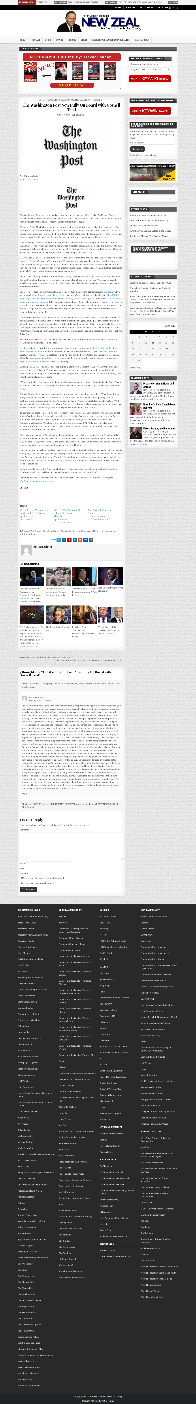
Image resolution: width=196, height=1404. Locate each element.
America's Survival (27, 929)
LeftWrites (146, 1063)
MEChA (62, 1125)
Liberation (105, 1040)
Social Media (146, 7)
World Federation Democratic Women (159, 1267)
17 (146, 348)
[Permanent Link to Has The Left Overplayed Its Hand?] (110, 576)
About (23, 40)
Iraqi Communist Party (152, 1011)
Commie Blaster (25, 1008)
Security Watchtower (28, 1252)
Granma (103, 1140)
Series (84, 40)
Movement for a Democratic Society (76, 1131)
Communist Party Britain (112, 1172)
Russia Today (106, 1230)
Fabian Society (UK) (109, 1200)
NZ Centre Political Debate (113, 941)
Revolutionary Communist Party (74, 1198)
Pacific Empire (107, 953)
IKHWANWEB (148, 999)
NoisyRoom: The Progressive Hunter (36, 1172)
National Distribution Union (113, 1046)
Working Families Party (70, 1271)
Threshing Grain (26, 1331)
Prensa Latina (106, 1152)
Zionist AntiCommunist (29, 1385)
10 (146, 343)
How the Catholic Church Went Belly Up (149, 220)
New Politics (65, 1149)
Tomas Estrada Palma (28, 1337)
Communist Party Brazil (111, 1134)
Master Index (142, 40)
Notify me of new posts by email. (38, 883)
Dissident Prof (25, 1044)
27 (166, 354)
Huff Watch (23, 1081)
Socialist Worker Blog (110, 1089)
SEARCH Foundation (150, 1105)
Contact (35, 40)
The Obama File (25, 1288)
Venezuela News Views (29, 1367)
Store (48, 40)
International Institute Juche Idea (157, 1005)
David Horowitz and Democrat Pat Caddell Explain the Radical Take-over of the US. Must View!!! (153, 299)
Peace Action (65, 1168)
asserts (94, 317)
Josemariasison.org (150, 1035)
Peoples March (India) (151, 1093)
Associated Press (55, 295)
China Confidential (26, 996)
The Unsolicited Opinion (29, 1325)
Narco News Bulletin (110, 1146)
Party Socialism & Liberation (73, 1162)
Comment (25, 830)
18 (153, 348)
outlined (46, 234)
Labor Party (64, 1113)
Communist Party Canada (71, 938)
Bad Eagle (22, 971)
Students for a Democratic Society (75, 1216)
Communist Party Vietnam (153, 981)
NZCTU (103, 1058)
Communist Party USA (70, 950)
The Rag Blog (65, 1253)
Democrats (86, 531)
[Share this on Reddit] (80, 540)
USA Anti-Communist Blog (30, 1349)
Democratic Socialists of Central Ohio (77, 1055)
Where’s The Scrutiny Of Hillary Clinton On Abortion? (67, 513)
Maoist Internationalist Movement (157, 1209)
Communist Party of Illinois (72, 944)
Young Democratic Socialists (73, 1277)
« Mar (132, 368)
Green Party (106, 1004)
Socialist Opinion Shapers (91, 99)
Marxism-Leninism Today (153, 1215)
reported (24, 264)
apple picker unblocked (141, 308)
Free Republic (25, 1050)
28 (173, 354)
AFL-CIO (63, 923)
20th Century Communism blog (33, 917)
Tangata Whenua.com (110, 1095)
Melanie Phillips (26, 1142)
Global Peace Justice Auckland (114, 998)
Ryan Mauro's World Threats (32, 1239)
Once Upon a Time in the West (32, 1185)
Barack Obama (47, 99)
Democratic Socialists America (74, 956)
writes (43, 355)
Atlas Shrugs (24, 953)
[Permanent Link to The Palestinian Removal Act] (58, 614)
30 (139, 360)
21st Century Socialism (41, 531)
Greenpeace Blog (108, 1010)
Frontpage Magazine (28, 1063)
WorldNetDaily (25, 1379)
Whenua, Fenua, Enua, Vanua (154, 1124)
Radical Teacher (66, 1192)
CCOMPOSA (146, 935)
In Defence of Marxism (152, 1163)
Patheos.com (111, 234)
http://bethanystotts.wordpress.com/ (37, 481)
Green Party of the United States (75, 1079)
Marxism (106, 531)
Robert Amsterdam (27, 1227)
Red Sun (145, 1221)
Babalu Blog (23, 965)
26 (159, 354)
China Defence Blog (27, 1002)
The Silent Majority (27, 1312)
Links (143, 1069)
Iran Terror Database (28, 1112)
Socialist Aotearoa (108, 1083)
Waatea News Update (110, 1113)
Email (23, 868)
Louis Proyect (65, 1119)
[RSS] (173, 7)
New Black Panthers (69, 1143)
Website (24, 873)
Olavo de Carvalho (27, 1178)
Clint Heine (105, 923)
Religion (32, 534)
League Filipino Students (153, 1057)
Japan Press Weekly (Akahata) (156, 1023)
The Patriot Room (26, 1294)
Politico (21, 1203)
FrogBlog (104, 985)
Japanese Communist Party (154, 1029)
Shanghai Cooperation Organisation (158, 1112)
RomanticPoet (24, 1233)
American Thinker (27, 941)
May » (140, 368)
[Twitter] (159, 7)
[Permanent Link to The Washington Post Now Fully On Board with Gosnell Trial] (71, 145)
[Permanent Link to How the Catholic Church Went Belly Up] (136, 409)
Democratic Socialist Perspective (157, 987)
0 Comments (165, 390)
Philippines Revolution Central (156, 1099)
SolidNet (145, 1254)
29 (133, 360)
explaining (109, 292)
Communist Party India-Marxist (156, 974)
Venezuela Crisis (26, 1361)
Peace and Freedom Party (71, 1174)
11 (153, 343)
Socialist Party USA (68, 1210)
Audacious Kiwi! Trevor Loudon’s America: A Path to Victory (84, 592)
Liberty (57, 99)
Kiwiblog (104, 929)
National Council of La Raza (72, 1137)
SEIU (61, 1204)
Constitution (74, 531)
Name (23, 863)
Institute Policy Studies (70, 1091)
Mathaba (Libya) (107, 1250)
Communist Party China (152, 959)
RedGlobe (145, 1227)
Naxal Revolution (149, 1075)
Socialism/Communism (70, 99)
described (85, 276)
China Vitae (146, 941)
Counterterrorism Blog (29, 1020)
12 (159, 343)
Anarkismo (146, 1147)
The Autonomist (25, 1264)
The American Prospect (70, 1229)
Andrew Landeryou (27, 947)
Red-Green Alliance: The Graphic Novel (149, 236)
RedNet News (147, 1233)
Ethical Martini (107, 979)
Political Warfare (26, 1197)
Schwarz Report (26, 1245)
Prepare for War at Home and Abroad (148, 215)
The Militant (65, 1235)
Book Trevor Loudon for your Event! (111, 40)
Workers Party (107, 1119)
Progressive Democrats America (75, 1180)
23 (139, 354)
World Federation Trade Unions (156, 1279)
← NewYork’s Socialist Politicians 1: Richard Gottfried (44, 657)
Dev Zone (104, 973)
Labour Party (106, 1034)
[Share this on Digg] (85, 540)
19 (159, 348)
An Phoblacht (106, 1166)
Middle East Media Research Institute (36, 1154)
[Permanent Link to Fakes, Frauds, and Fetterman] (136, 433)
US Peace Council (67, 1259)
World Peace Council (151, 1285)
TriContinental (148, 1260)
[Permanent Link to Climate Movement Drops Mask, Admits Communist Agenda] (58, 576)
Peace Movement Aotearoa (113, 1077)
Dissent (62, 1067)
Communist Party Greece (112, 1184)
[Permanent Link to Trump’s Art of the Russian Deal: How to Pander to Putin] (110, 614)
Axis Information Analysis (30, 959)
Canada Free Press (27, 983)
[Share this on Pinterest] (69, 540)
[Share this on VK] (91, 540)
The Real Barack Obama (29, 1300)
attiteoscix (34, 697)
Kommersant (106, 1206)
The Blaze (22, 1270)
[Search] (176, 7)
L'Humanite (105, 1212)
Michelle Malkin (25, 1148)
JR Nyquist (23, 1124)
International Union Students (155, 1187)
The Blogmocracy (26, 1276)
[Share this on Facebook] (64, 540)
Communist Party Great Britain (115, 1178)
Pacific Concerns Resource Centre (157, 1081)
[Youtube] (169, 7)
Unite (102, 1107)
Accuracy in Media (29, 179)
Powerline (23, 1209)
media (114, 531)
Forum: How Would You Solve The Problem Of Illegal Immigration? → (91, 660)
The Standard (106, 1101)
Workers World (66, 1265)
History (97, 531)
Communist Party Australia (154, 947)
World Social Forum (150, 1291)
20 (166, 348)
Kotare (103, 1028)
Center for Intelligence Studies (33, 989)
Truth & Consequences (29, 1343)
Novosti (103, 1224)
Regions (72, 40)
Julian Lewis (24, 1130)
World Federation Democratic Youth (158, 1273)
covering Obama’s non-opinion (79, 298)
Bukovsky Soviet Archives (30, 977)
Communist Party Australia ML (156, 953)
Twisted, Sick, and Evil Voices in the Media (150, 231)
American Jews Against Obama (33, 935)
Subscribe (130, 7)
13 (166, 343)
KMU (143, 1041)
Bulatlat (144, 923)
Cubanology (23, 1026)
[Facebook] (162, 7)
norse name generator (141, 296)
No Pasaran (23, 1166)
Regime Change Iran (28, 1215)
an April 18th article (64, 416)
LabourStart (147, 1203)
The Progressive (67, 1247)
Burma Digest (147, 929)
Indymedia (105, 1022)
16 (140, 348)
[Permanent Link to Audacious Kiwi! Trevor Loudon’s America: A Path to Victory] (84, 576)
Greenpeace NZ (107, 1016)
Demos (62, 1061)
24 (146, 354)
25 (153, 354)
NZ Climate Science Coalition (114, 947)
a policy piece (38, 302)
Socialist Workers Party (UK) (114, 1236)
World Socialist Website (152, 1297)
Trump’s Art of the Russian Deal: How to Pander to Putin (108, 630)
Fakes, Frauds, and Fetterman (144, 226)
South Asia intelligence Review (33, 1258)
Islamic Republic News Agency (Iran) (159, 1017)
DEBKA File (23, 1032)
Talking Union (65, 1223)
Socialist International (151, 1248)
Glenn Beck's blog (26, 1075)
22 (133, 354)
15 (133, 348)
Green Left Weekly (150, 993)
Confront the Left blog (28, 1014)
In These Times (66, 1085)
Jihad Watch (24, 1118)
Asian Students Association (154, 917)
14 (173, 343)
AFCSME (63, 917)
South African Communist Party (115, 1256)
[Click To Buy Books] (72, 88)
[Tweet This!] (59, 540)
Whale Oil (104, 959)
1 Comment (163, 431)
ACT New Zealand (108, 917)
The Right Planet (26, 1306)
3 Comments (79, 115)
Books (118, 7)
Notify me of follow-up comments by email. (43, 878)
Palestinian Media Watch (30, 1191)
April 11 (75, 271)
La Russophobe (25, 1136)
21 (173, 348)
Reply (24, 794)
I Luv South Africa (26, 1087)
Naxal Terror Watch (27, 1160)
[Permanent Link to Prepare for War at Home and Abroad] (136, 388)
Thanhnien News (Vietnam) (154, 1118)
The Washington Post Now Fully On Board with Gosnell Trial (71, 107)
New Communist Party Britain (114, 1218)
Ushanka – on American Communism (35, 1355)
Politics (23, 534)
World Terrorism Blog (29, 1373)
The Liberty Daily (26, 1282)
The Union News (26, 1318)
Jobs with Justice (67, 1107)
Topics (59, 40)
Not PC (103, 935)
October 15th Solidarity (111, 1071)
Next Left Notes (66, 1156)
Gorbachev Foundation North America (77, 1073)
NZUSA (103, 1065)
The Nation (64, 1241)
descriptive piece (45, 298)
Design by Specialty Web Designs (98, 1401)
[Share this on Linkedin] (75, 540)
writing (67, 276)
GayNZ (103, 992)
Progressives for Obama (71, 1186)
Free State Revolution (28, 1056)
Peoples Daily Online (151, 1087)
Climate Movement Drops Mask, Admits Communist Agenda (56, 592)
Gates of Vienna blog (28, 1069)
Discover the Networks (29, 1038)
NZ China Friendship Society (114, 1052)
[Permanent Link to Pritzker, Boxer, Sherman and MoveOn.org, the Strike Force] (84, 614)
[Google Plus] (166, 7)
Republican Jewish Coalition (31, 1221)
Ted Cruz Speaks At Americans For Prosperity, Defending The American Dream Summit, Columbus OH (31, 595)
